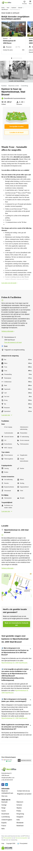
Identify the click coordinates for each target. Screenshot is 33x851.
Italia (3, 828)
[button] (24, 23)
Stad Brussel (4, 9)
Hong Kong (20, 814)
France (3, 825)
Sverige (4, 805)
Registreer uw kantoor (24, 794)
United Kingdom (6, 820)
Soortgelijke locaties (16, 126)
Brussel (20, 7)
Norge (3, 808)
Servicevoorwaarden (21, 838)
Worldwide (19, 822)
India (18, 820)
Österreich (19, 802)
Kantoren (14, 7)
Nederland (19, 825)
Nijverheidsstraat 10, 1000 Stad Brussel (14, 663)
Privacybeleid (7, 838)
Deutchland (5, 814)
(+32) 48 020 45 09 (7, 780)
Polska (18, 811)
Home (2, 7)
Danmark (4, 802)
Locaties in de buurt (16, 132)
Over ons (4, 796)
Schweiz (19, 805)
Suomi (3, 811)
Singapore (19, 817)
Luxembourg (5, 817)
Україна (19, 808)
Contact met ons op (23, 791)
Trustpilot (4, 749)
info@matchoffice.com (7, 777)
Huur (8, 7)
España (4, 822)
